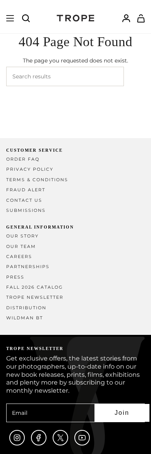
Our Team (21, 246)
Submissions (26, 210)
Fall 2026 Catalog (34, 287)
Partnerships (28, 266)
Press (15, 277)
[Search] (134, 76)
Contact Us (24, 200)
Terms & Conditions (37, 179)
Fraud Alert (25, 189)
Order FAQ (22, 159)
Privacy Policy (29, 169)
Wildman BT (24, 318)
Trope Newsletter (34, 297)
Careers (19, 256)
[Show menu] (10, 18)
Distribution (26, 307)
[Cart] (141, 18)
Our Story (22, 236)
